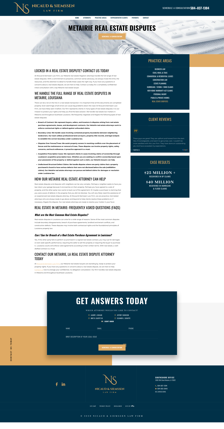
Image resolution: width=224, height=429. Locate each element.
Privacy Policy (105, 406)
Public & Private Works (160, 97)
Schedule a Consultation (112, 36)
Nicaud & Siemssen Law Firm (48, 264)
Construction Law (160, 79)
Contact (146, 18)
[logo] (48, 8)
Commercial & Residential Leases (160, 76)
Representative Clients (119, 18)
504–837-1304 (199, 8)
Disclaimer (118, 406)
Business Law (160, 69)
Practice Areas (100, 18)
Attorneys (87, 18)
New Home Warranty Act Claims (160, 90)
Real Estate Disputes (160, 101)
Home (77, 18)
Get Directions (160, 391)
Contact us (39, 270)
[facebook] (57, 384)
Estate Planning (160, 83)
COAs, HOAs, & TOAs (160, 72)
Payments (135, 18)
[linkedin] (63, 384)
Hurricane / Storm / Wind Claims (160, 87)
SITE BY (128, 406)
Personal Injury (160, 94)
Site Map (93, 406)
